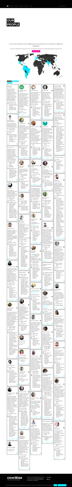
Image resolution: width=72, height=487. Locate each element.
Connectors (16, 81)
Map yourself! (36, 51)
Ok (55, 485)
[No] (70, 485)
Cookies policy (62, 485)
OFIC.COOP (33, 224)
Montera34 (33, 404)
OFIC (55, 432)
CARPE (32, 255)
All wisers (9, 81)
